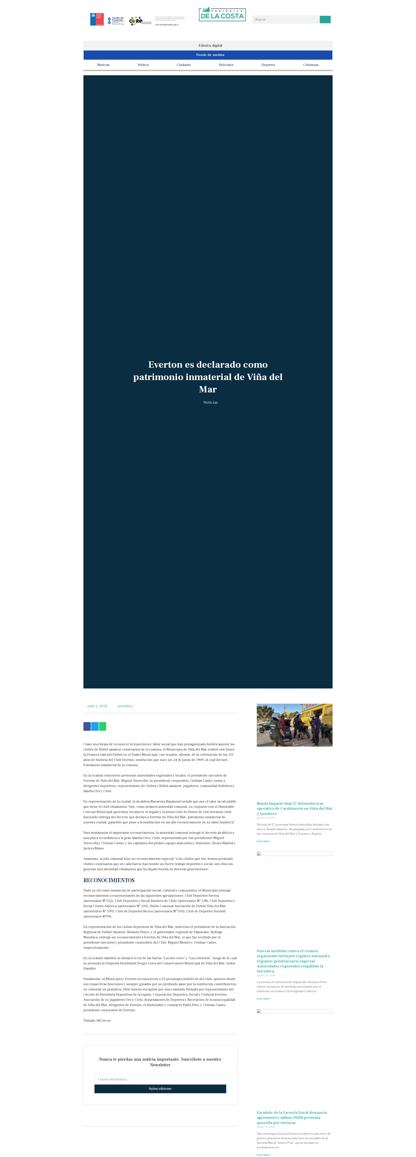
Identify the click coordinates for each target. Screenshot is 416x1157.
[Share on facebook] (87, 726)
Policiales (226, 65)
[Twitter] (231, 29)
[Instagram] (222, 29)
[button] (208, 45)
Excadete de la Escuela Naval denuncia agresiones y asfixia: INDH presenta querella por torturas (292, 1117)
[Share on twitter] (95, 726)
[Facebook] (214, 29)
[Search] (325, 19)
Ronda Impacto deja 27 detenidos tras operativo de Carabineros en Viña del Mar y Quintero (295, 808)
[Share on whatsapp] (102, 726)
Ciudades (184, 65)
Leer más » (264, 841)
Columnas (310, 65)
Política (143, 65)
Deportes (268, 65)
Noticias (104, 65)
